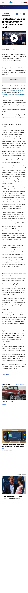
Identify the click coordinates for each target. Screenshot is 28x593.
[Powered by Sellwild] (24, 474)
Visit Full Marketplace (21, 384)
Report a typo (6, 374)
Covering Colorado (6, 14)
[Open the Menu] (2, 2)
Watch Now (23, 2)
